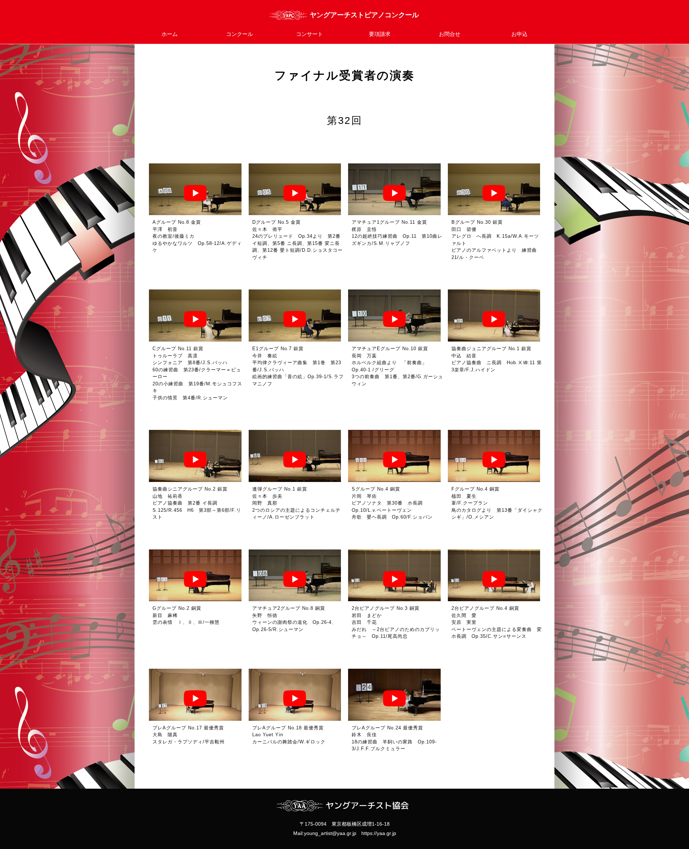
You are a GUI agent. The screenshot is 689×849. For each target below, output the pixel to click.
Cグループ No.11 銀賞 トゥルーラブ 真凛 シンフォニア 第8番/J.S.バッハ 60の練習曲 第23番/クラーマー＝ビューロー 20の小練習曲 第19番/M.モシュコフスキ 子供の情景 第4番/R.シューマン (197, 373)
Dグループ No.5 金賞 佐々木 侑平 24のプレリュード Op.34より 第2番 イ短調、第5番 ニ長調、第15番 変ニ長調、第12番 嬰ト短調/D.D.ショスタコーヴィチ (297, 239)
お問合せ (449, 34)
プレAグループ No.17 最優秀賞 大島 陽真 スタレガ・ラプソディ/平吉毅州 (191, 734)
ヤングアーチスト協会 (344, 15)
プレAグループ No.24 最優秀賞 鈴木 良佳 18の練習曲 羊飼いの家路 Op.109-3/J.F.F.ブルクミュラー (394, 738)
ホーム (169, 34)
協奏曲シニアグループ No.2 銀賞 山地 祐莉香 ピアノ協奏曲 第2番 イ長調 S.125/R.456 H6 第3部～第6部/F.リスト (197, 503)
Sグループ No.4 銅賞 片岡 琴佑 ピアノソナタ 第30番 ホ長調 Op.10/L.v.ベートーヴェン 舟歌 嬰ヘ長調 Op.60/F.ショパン (392, 503)
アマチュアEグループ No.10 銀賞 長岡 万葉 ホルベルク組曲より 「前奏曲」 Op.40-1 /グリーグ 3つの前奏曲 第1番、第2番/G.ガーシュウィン (397, 366)
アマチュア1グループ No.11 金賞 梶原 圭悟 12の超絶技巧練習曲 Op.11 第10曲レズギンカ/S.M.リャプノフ (397, 232)
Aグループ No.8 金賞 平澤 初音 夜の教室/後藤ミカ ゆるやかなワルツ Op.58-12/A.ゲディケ (197, 236)
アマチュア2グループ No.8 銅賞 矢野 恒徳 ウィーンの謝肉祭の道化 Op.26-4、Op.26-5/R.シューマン (294, 619)
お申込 (519, 34)
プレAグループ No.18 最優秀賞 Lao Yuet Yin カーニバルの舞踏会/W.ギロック (290, 734)
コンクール (239, 34)
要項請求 (379, 34)
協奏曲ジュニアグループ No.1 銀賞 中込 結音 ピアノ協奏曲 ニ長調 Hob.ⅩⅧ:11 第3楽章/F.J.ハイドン (496, 359)
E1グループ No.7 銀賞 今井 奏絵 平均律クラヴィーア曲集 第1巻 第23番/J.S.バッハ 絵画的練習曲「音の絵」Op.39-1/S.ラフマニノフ (298, 366)
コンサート (309, 34)
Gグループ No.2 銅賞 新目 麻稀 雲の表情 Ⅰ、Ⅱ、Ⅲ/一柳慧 (186, 615)
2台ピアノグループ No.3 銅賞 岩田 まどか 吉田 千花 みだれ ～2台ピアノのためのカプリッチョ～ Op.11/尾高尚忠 (396, 622)
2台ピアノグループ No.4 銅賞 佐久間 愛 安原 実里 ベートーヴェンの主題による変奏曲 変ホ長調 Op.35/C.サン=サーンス (496, 622)
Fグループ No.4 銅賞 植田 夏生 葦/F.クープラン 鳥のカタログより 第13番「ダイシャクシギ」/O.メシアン (497, 503)
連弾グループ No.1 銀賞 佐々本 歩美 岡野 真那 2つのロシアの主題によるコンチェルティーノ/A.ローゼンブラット (296, 503)
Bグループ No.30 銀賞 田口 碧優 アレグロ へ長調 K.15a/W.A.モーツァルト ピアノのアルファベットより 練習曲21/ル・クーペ (495, 239)
